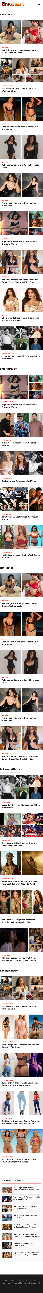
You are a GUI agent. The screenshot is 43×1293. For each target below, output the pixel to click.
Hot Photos (6, 47)
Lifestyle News (7, 85)
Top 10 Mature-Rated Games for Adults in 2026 (25, 1217)
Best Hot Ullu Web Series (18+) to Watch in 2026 (25, 1245)
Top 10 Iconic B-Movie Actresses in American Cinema (26, 1198)
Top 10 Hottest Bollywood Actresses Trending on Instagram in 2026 (27, 1254)
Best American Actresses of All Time (19, 481)
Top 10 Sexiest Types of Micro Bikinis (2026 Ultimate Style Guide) (26, 1235)
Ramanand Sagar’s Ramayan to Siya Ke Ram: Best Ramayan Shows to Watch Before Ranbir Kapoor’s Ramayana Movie (20, 884)
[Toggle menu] (39, 4)
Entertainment (7, 238)
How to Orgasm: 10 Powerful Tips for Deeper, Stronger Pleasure (25, 1226)
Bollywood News (8, 353)
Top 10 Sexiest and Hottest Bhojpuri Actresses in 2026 (26, 1207)
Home (21, 1287)
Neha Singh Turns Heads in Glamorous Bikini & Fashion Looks (26, 1189)
